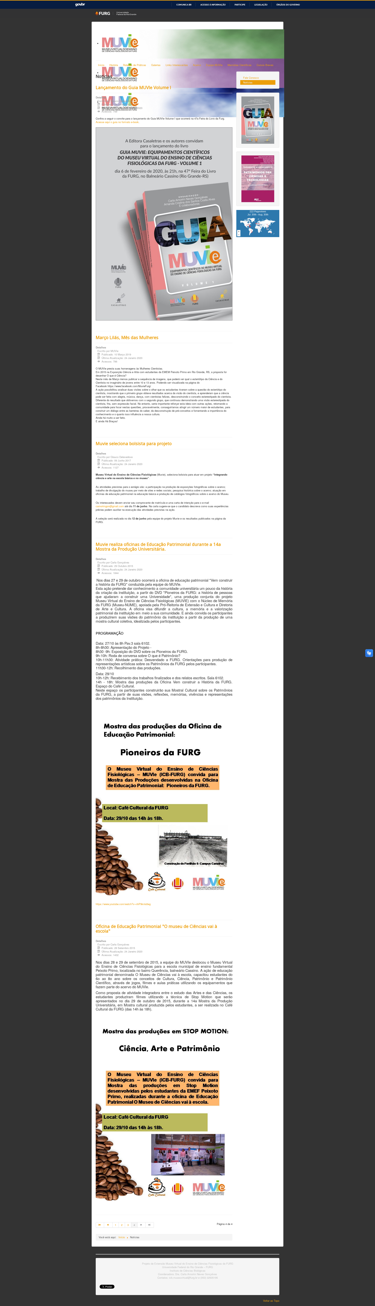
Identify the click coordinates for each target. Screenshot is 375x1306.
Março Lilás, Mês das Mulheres (127, 337)
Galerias (156, 65)
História (113, 65)
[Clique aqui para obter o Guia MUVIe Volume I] (257, 119)
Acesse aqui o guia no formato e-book (117, 122)
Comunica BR (183, 4)
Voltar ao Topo (271, 1300)
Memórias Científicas (240, 65)
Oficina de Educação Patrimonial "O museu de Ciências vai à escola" (156, 928)
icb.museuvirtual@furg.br (183, 1277)
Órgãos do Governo (288, 4)
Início (101, 65)
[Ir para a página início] (100, 1225)
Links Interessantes (177, 65)
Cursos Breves (265, 65)
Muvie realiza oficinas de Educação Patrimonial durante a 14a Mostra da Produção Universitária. (158, 546)
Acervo (197, 65)
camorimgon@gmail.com (110, 506)
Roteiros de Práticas (134, 65)
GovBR (80, 4)
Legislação (260, 4)
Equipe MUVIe (214, 65)
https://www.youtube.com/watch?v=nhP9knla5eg (123, 904)
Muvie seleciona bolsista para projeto (134, 443)
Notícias (248, 82)
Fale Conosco (251, 77)
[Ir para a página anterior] (108, 1225)
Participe (240, 4)
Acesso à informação (213, 4)
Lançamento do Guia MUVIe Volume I (133, 87)
